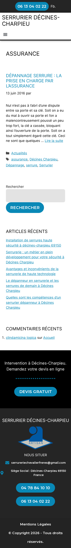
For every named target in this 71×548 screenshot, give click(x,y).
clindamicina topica (21, 338)
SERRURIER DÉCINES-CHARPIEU (31, 20)
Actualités (19, 153)
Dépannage (15, 165)
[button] (5, 34)
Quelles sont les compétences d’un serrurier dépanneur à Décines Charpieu (33, 302)
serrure (31, 165)
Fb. (53, 6)
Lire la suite (54, 141)
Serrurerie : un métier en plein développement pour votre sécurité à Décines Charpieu (35, 257)
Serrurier (46, 165)
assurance (19, 159)
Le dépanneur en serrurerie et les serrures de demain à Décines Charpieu (32, 286)
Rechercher (15, 187)
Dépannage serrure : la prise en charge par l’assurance (34, 81)
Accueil (49, 338)
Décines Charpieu (43, 159)
